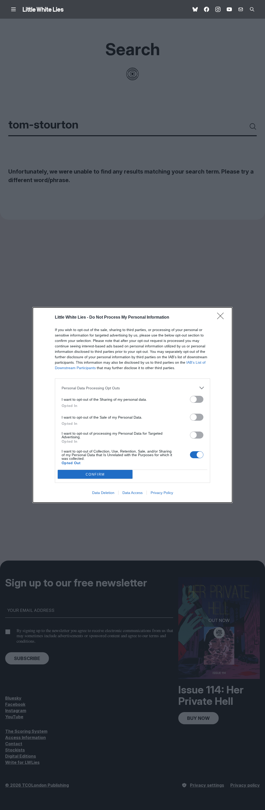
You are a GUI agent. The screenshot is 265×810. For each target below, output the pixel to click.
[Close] (222, 317)
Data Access (132, 493)
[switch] (196, 399)
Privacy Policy (162, 493)
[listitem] (132, 388)
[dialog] (132, 405)
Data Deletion (103, 493)
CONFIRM (95, 474)
